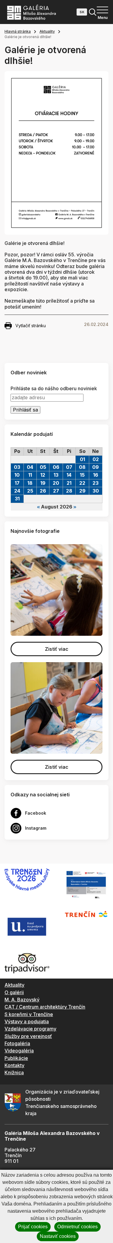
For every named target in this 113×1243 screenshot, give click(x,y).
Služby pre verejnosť (28, 1036)
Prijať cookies (33, 1226)
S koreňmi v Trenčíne (29, 1014)
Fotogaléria (17, 1043)
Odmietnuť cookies (77, 1226)
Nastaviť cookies (58, 1236)
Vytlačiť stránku (30, 325)
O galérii (14, 992)
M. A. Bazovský (22, 1000)
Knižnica (14, 1073)
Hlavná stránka (18, 31)
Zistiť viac (56, 649)
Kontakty (14, 1065)
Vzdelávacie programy (30, 1029)
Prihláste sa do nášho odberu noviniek (54, 388)
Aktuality (47, 31)
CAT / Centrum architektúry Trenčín (45, 1007)
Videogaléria (19, 1051)
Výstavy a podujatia (27, 1021)
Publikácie (16, 1058)
